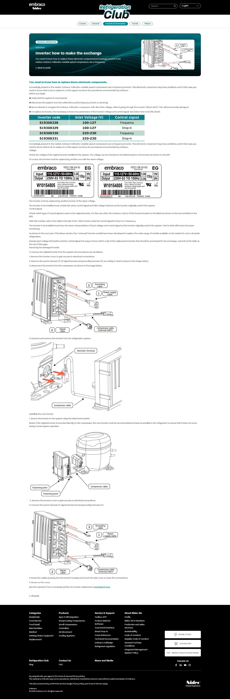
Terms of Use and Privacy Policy (71, 676)
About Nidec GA (133, 613)
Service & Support (104, 613)
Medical (33, 632)
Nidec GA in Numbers (135, 621)
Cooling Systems (67, 636)
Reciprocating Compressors (72, 621)
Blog (31, 665)
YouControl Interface (104, 628)
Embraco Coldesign (104, 643)
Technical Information (115, 24)
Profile (127, 617)
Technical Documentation (107, 639)
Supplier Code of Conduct (137, 639)
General (95, 24)
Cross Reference (103, 635)
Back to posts (44, 68)
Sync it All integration (69, 617)
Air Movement (65, 632)
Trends (135, 24)
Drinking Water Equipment (41, 636)
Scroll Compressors (68, 625)
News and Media (104, 660)
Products (64, 613)
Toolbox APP (101, 617)
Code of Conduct (133, 635)
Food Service (35, 621)
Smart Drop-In (101, 632)
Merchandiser (35, 628)
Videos (147, 24)
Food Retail (34, 625)
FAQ (61, 665)
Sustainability (131, 632)
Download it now (102, 587)
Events (82, 24)
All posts (35, 596)
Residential (34, 617)
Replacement (35, 640)
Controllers (64, 628)
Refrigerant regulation (105, 646)
